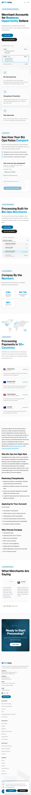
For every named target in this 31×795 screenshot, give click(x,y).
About (3, 760)
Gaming (3, 726)
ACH (3, 711)
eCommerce (4, 723)
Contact (3, 771)
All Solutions (4, 717)
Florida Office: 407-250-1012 (8, 683)
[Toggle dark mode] (25, 2)
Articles (3, 763)
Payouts (3, 709)
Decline (22, 790)
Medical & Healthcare (7, 731)
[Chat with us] (3, 791)
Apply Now (7, 35)
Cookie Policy (11, 787)
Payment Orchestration (7, 706)
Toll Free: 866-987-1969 (7, 685)
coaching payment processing (10, 448)
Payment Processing (6, 703)
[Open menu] (28, 2)
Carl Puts (18, 581)
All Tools (4, 754)
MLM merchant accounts (16, 446)
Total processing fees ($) (13, 181)
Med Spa (4, 728)
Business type (10, 169)
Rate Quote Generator (7, 746)
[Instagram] (7, 693)
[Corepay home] (7, 2)
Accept (11, 790)
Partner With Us (5, 768)
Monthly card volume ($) (13, 175)
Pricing (3, 765)
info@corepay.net (6, 690)
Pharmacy (4, 734)
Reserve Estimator (6, 748)
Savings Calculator (6, 751)
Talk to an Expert (9, 39)
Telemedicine (5, 736)
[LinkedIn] (2, 693)
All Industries (5, 739)
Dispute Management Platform (9, 714)
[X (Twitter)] (5, 693)
